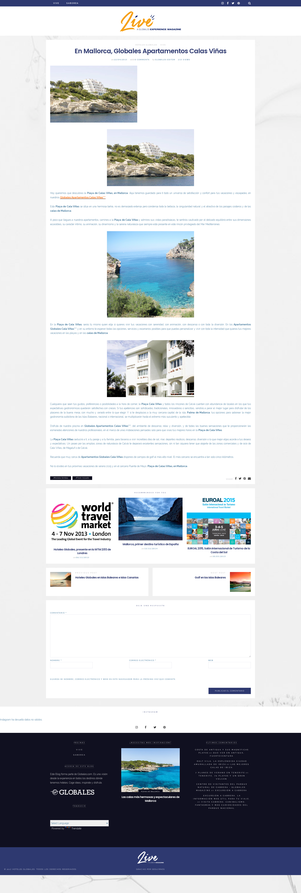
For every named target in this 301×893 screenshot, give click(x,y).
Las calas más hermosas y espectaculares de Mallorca (150, 799)
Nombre (56, 660)
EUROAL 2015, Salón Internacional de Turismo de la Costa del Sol (219, 550)
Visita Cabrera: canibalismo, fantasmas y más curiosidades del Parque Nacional (221, 805)
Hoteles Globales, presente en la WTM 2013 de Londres (82, 551)
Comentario (58, 613)
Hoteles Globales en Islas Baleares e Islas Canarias (106, 577)
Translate (76, 828)
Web (210, 660)
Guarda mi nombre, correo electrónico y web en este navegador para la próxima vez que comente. (113, 679)
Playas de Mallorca (150, 791)
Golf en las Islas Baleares (210, 577)
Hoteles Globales (146, 45)
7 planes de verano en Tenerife (220, 773)
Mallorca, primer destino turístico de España (151, 544)
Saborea (72, 3)
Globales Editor (165, 60)
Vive (56, 3)
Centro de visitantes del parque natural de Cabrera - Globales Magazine (222, 787)
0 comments (142, 60)
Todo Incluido (83, 478)
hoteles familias (61, 478)
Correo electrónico (142, 660)
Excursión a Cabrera (231, 790)
